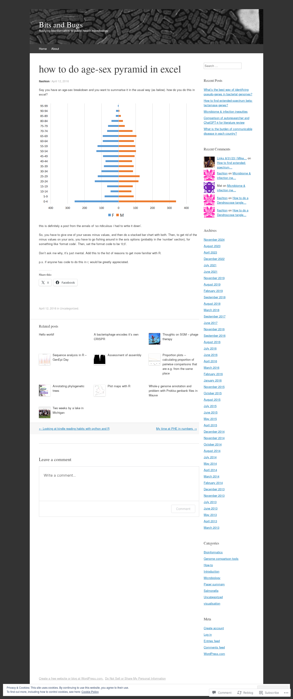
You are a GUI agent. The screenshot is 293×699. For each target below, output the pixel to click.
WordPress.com (214, 653)
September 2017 (214, 316)
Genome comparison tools (221, 558)
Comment (183, 509)
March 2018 (211, 310)
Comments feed (214, 647)
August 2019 (212, 284)
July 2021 (210, 265)
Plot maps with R (119, 386)
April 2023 (210, 252)
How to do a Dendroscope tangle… (232, 200)
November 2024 (214, 239)
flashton (44, 81)
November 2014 (214, 438)
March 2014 (211, 476)
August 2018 (212, 303)
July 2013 (210, 502)
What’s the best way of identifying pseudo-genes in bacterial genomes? (228, 91)
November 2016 (214, 329)
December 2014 (214, 431)
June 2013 (210, 508)
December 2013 (214, 489)
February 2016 (213, 374)
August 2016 (212, 342)
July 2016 (210, 348)
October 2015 (213, 393)
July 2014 (210, 457)
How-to (208, 565)
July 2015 (210, 406)
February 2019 (213, 290)
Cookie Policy (90, 692)
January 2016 (213, 380)
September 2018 (214, 297)
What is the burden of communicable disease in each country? (228, 131)
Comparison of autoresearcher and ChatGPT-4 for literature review (226, 120)
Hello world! (46, 334)
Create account (214, 628)
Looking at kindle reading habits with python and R (74, 428)
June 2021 (210, 271)
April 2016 (210, 361)
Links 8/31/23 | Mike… (232, 158)
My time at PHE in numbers (176, 428)
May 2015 (210, 418)
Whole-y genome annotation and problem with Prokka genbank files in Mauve (173, 390)
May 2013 (210, 514)
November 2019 (214, 278)
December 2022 (214, 258)
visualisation (212, 603)
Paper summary (214, 584)
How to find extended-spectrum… (231, 164)
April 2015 (210, 425)
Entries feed (212, 641)
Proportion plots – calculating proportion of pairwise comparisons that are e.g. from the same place (180, 364)
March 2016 (211, 367)
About (55, 48)
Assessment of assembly (124, 355)
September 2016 (214, 335)
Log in (208, 634)
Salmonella (211, 590)
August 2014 (212, 450)
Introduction (211, 571)
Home (43, 48)
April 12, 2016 (60, 81)
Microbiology (212, 578)
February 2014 (213, 482)
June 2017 (210, 322)
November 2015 (214, 386)
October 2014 (213, 444)
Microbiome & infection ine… (234, 175)
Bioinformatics (213, 552)
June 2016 (210, 354)
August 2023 (212, 246)
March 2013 (211, 527)
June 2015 (210, 412)
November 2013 (214, 495)
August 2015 (212, 399)
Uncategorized (69, 308)
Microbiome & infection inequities (226, 111)
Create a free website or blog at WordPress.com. (71, 678)
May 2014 (210, 463)
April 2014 (210, 470)
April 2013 (210, 521)
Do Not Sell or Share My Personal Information (135, 678)
